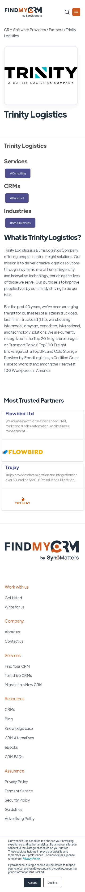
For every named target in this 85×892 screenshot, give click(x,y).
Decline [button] (52, 882)
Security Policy (17, 800)
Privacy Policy (31, 858)
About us (12, 631)
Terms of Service (19, 790)
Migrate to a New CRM (23, 684)
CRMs (10, 709)
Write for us (14, 606)
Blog (9, 718)
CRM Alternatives (19, 737)
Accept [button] (32, 882)
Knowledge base (19, 728)
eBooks (11, 747)
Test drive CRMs (18, 675)
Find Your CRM (17, 666)
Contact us (14, 641)
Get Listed (13, 597)
